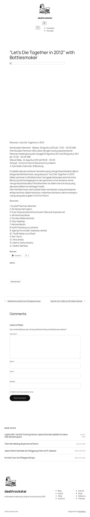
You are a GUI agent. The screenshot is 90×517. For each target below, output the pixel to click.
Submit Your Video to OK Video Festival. (66, 301)
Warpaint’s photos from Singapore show (24, 301)
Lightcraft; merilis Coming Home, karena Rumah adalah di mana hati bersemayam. (36, 435)
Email (12, 371)
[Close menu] (44, 23)
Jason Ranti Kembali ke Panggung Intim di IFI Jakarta (30, 451)
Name (12, 361)
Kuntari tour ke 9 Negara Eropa (19, 457)
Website (12, 381)
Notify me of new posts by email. (23, 392)
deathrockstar (45, 17)
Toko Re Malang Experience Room (21, 444)
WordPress (82, 511)
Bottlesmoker (15, 282)
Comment (13, 334)
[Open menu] (38, 27)
